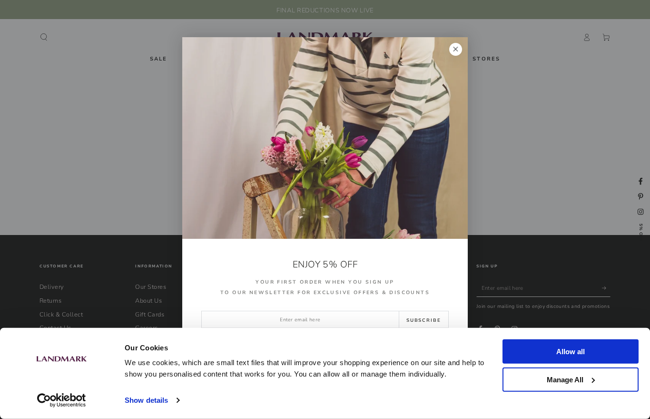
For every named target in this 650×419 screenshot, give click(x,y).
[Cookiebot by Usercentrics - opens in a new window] (61, 400)
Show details (146, 400)
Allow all (570, 351)
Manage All (565, 379)
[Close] (455, 49)
